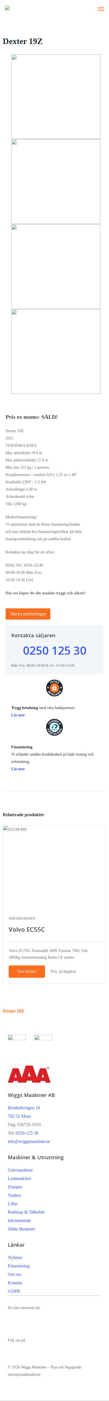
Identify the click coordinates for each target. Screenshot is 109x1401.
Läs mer (18, 715)
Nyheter (15, 1257)
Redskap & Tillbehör (26, 1212)
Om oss (14, 1274)
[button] (101, 9)
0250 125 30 (54, 650)
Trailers (14, 1195)
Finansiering (19, 1266)
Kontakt (15, 1282)
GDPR (14, 1291)
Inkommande (19, 1220)
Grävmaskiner (20, 1170)
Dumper (15, 1186)
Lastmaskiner (19, 1178)
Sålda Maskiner (21, 1229)
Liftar (13, 1203)
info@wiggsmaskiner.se (29, 1141)
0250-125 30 (27, 1133)
